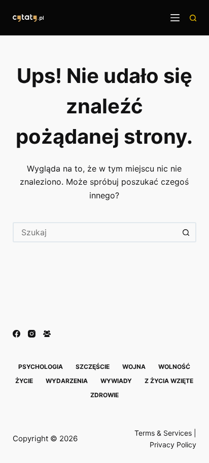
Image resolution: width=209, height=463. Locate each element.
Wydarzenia (67, 381)
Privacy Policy (173, 444)
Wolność (174, 366)
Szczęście (93, 366)
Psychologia (40, 366)
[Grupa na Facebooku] (47, 334)
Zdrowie (104, 395)
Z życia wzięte (169, 381)
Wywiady (116, 381)
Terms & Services (163, 433)
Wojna (134, 366)
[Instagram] (32, 334)
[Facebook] (16, 334)
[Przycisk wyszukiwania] (186, 232)
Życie (24, 381)
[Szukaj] (193, 18)
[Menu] (175, 17)
